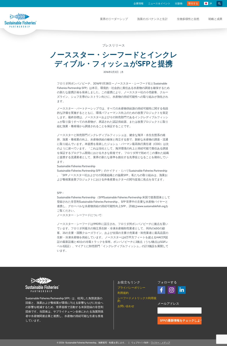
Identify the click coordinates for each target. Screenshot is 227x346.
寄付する (193, 3)
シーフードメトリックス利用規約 (137, 299)
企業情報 (138, 3)
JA (211, 3)
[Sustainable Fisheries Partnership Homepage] (20, 20)
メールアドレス (168, 303)
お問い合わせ (126, 306)
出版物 (178, 3)
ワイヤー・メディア (160, 342)
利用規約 (123, 293)
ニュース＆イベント (159, 3)
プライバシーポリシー (131, 287)
